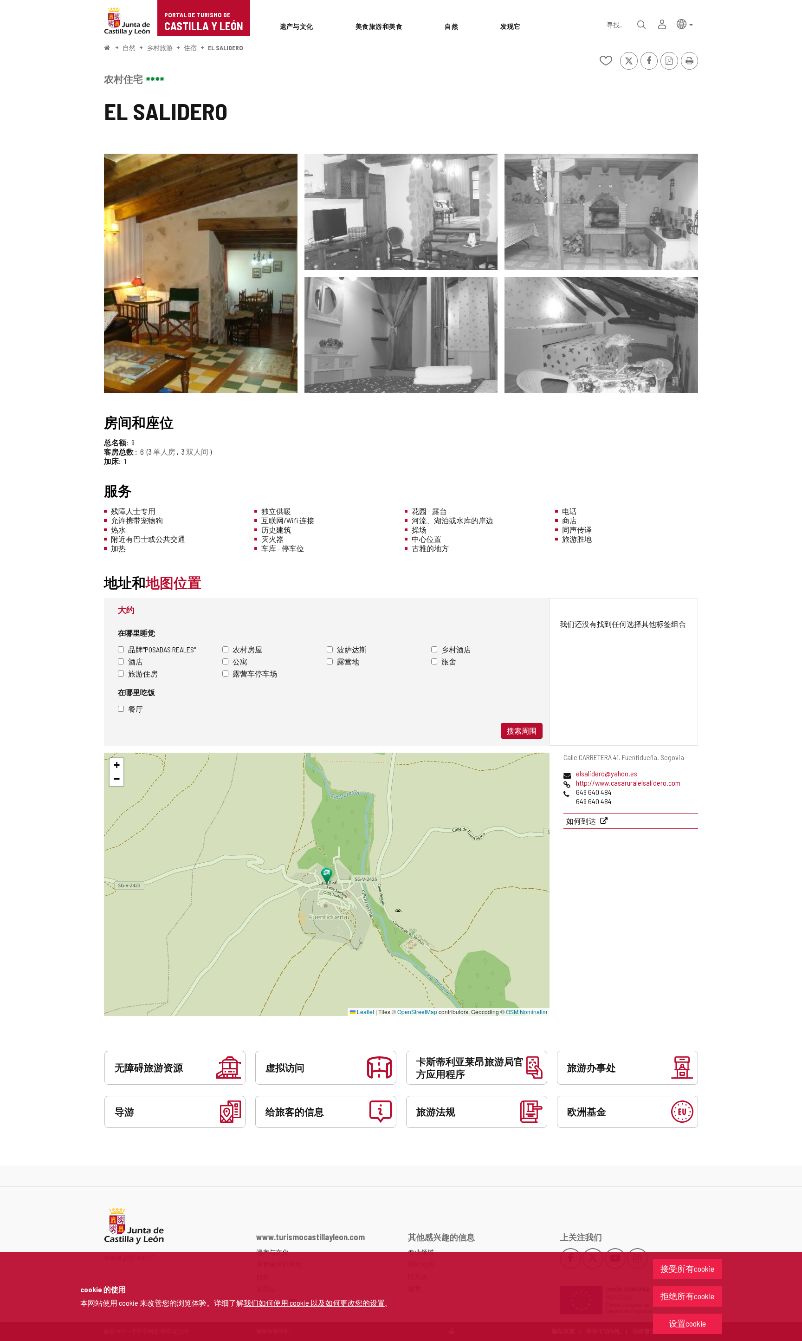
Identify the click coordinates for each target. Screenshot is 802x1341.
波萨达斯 (352, 649)
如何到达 (581, 820)
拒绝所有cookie (687, 1296)
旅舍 (448, 661)
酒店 (135, 661)
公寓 (240, 661)
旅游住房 (143, 673)
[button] (685, 23)
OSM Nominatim (526, 1012)
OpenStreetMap (417, 1012)
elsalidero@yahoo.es (606, 773)
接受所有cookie (687, 1268)
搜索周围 (522, 730)
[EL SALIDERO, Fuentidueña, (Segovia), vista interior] (201, 273)
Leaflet (365, 1012)
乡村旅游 (160, 48)
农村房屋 (247, 649)
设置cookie (687, 1323)
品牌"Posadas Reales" (162, 649)
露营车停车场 (255, 673)
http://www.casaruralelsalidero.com (628, 782)
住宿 (190, 48)
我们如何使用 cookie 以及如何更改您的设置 (314, 1302)
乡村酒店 (456, 649)
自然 (129, 48)
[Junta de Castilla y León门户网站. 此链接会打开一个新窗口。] (127, 20)
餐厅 (135, 708)
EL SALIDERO (225, 48)
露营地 (348, 661)
